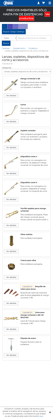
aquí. (41, 416)
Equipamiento (19, 48)
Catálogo (6, 48)
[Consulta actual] (44, 2)
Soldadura (33, 48)
